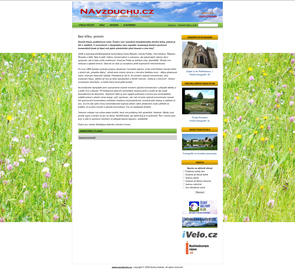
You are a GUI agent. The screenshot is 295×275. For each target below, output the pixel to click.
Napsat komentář (87, 137)
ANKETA (200, 162)
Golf (102, 25)
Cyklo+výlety (86, 25)
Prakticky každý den (195, 171)
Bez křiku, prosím (91, 36)
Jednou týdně (192, 178)
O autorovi (130, 25)
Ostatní (114, 25)
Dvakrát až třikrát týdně (196, 174)
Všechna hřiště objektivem (200, 83)
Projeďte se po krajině (199, 37)
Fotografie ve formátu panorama (200, 153)
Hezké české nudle (199, 129)
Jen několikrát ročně (195, 187)
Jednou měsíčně (193, 184)
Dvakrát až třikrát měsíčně (198, 181)
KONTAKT (172, 25)
